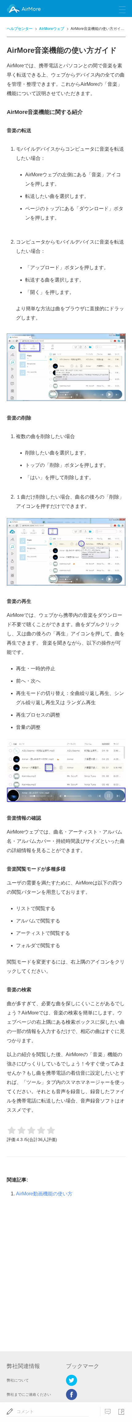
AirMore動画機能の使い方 (44, 1193)
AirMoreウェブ (51, 28)
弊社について (18, 1380)
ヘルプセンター (20, 28)
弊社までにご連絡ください (29, 1394)
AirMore (31, 9)
